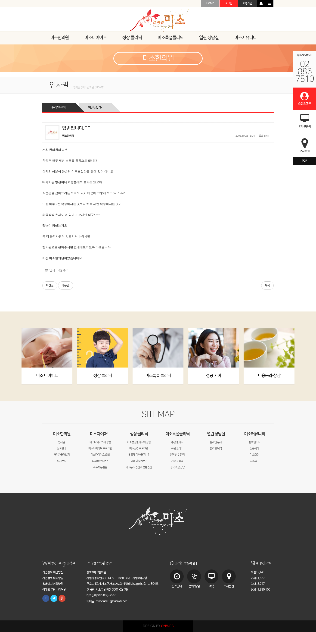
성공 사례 (213, 375)
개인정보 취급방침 (52, 572)
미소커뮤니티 (254, 433)
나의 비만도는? (100, 461)
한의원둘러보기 (61, 454)
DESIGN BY (158, 626)
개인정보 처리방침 (52, 578)
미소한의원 (61, 433)
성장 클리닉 (102, 375)
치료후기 (254, 461)
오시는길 (61, 461)
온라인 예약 (216, 448)
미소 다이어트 (47, 375)
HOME (210, 3)
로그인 (228, 3)
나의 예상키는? (139, 461)
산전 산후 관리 (177, 454)
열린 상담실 (216, 433)
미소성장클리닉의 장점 (139, 442)
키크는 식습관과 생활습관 (139, 467)
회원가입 (247, 3)
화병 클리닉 (177, 448)
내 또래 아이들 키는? (138, 454)
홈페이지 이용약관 (52, 584)
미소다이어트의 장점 (100, 442)
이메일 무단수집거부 (54, 589)
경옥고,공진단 (177, 467)
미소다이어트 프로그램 (100, 448)
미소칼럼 (254, 454)
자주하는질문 (100, 467)
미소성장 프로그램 (138, 448)
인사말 (61, 442)
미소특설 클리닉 (158, 375)
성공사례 (254, 448)
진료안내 (61, 448)
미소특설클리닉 (177, 433)
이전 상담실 (95, 107)
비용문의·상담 (269, 375)
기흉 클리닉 (177, 461)
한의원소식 (254, 442)
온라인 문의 (59, 107)
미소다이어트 (100, 433)
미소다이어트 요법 (100, 454)
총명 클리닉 (177, 442)
